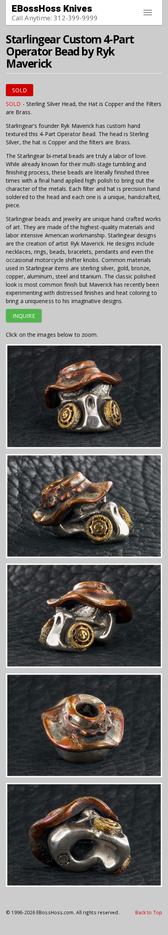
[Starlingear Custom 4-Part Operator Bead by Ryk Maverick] (84, 398)
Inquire (24, 315)
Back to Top (148, 912)
